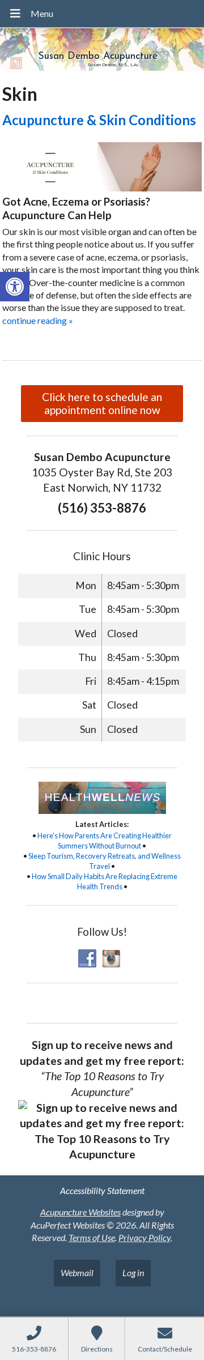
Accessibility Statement (102, 1190)
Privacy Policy (144, 1237)
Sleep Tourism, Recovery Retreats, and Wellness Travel (104, 861)
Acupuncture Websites (80, 1211)
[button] (14, 286)
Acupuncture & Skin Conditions (99, 120)
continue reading (37, 320)
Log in (133, 1272)
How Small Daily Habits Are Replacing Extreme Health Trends (104, 881)
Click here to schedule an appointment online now (102, 403)
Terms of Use (92, 1237)
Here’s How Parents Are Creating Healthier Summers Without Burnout (104, 840)
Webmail (77, 1272)
